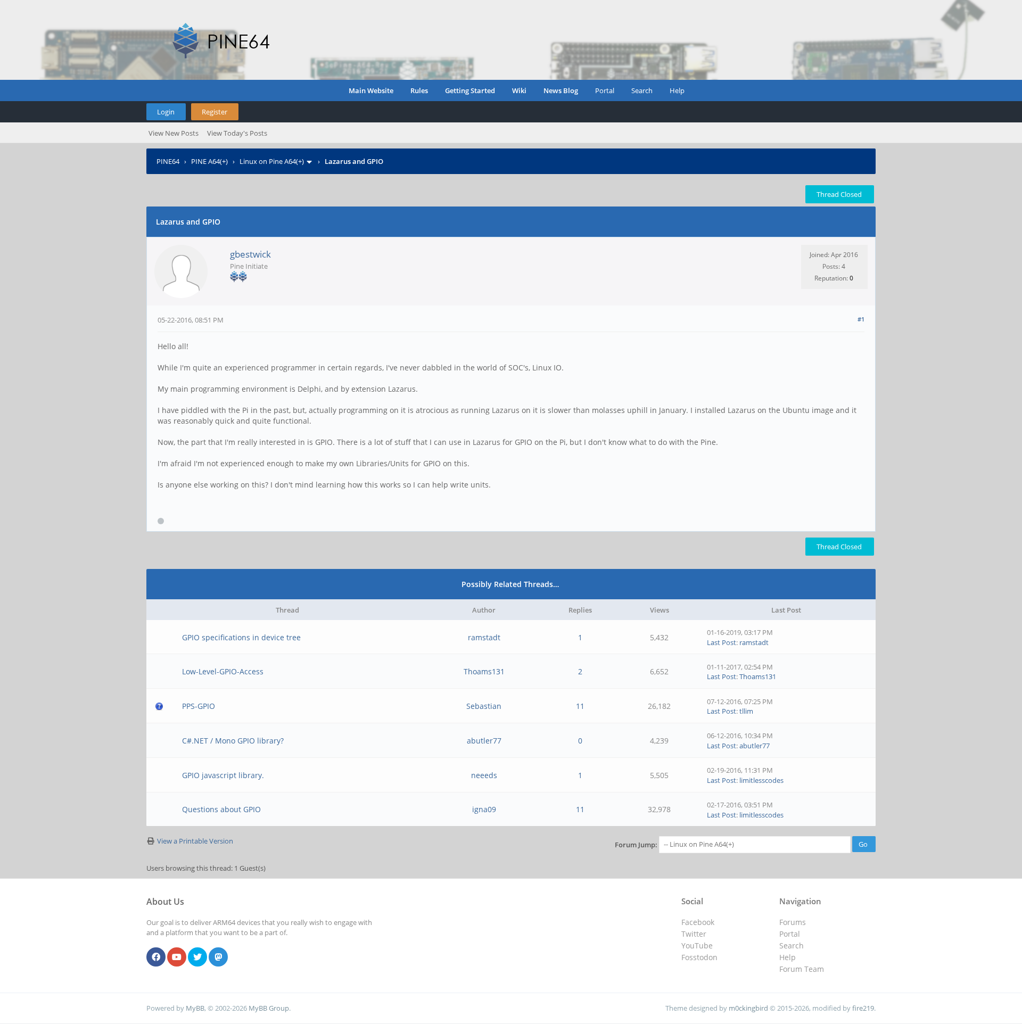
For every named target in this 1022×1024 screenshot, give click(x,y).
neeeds (484, 775)
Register (214, 112)
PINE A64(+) (209, 161)
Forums (792, 922)
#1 (861, 319)
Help (677, 90)
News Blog (560, 90)
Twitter (693, 934)
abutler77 (484, 741)
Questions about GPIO (221, 809)
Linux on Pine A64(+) (272, 161)
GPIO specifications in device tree (241, 637)
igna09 (484, 809)
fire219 (863, 1008)
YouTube (697, 945)
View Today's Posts (237, 133)
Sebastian (483, 706)
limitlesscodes (761, 780)
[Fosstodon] (218, 957)
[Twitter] (197, 957)
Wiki (519, 90)
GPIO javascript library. (223, 775)
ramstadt (484, 637)
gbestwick (250, 254)
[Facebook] (156, 957)
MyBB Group (269, 1008)
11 (580, 706)
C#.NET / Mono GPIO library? (233, 741)
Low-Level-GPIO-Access (222, 671)
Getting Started (470, 90)
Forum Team (801, 969)
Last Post (721, 642)
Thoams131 (484, 671)
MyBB (195, 1008)
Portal (604, 90)
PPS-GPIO (198, 706)
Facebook (697, 922)
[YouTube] (176, 957)
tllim (746, 711)
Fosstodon (699, 957)
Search (642, 90)
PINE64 (167, 161)
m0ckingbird (748, 1008)
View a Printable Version (195, 841)
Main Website (371, 90)
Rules (419, 90)
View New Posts (174, 133)
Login (166, 112)
